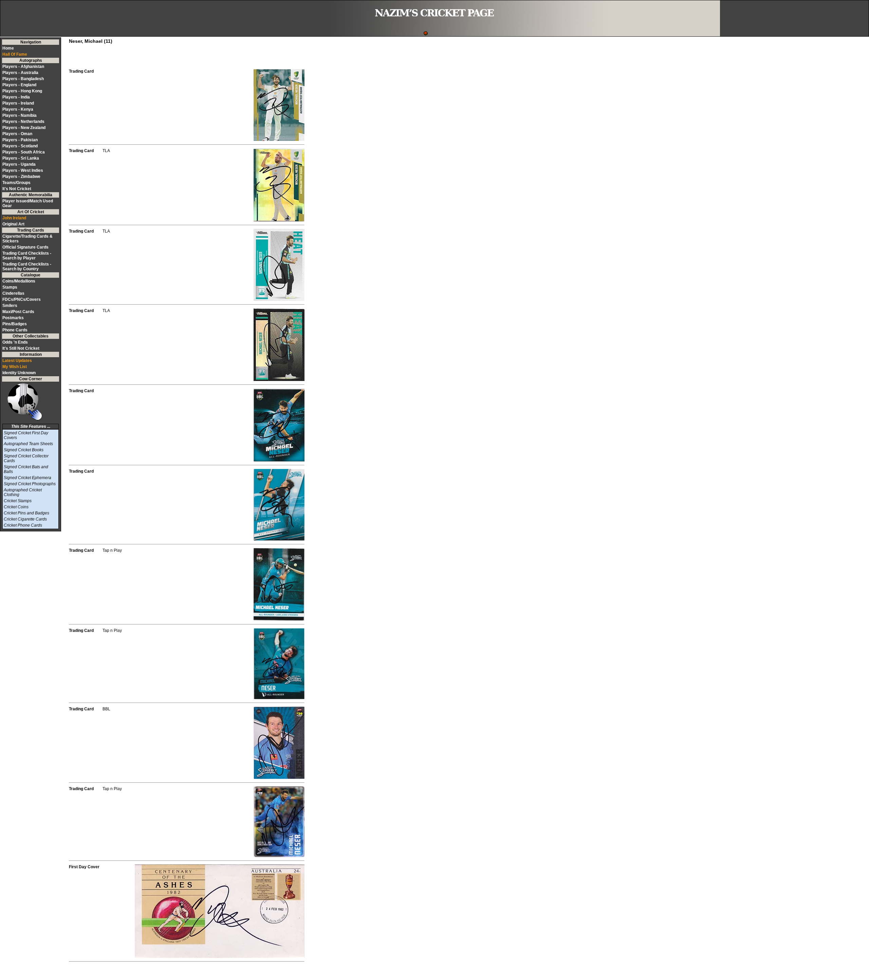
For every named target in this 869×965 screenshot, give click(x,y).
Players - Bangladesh (23, 78)
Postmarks (13, 317)
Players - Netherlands (23, 121)
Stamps (9, 287)
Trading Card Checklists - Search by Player (26, 255)
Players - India (16, 97)
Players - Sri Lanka (20, 158)
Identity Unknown (19, 372)
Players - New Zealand (23, 127)
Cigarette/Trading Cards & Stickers (27, 238)
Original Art (13, 224)
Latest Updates (17, 360)
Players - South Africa (23, 152)
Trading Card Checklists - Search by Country (26, 266)
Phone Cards (14, 330)
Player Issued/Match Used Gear (27, 203)
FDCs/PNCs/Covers (21, 299)
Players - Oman (17, 133)
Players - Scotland (20, 146)
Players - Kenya (17, 109)
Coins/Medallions (18, 281)
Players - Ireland (18, 103)
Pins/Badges (14, 324)
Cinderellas (13, 293)
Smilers (9, 305)
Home (8, 48)
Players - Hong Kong (22, 91)
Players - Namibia (19, 115)
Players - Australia (20, 72)
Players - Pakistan (20, 140)
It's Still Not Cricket (20, 348)
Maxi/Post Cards (18, 311)
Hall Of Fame (14, 54)
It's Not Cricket (16, 188)
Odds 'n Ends (15, 342)
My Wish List (14, 366)
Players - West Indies (22, 170)
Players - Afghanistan (23, 66)
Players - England (19, 85)
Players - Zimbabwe (21, 176)
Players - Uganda (19, 164)
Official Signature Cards (25, 247)
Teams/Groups (16, 182)
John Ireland (14, 218)
